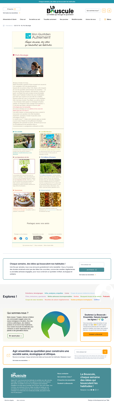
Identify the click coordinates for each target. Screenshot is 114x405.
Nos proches (64, 19)
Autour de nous (91, 19)
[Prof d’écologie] (29, 67)
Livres (67, 293)
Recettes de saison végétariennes (57, 300)
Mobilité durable (77, 19)
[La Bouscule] (60, 10)
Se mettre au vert (34, 19)
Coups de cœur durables (34, 300)
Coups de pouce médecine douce (83, 293)
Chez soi (23, 19)
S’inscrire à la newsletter (66, 380)
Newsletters (9, 25)
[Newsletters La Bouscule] (98, 390)
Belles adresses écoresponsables (60, 296)
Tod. (108, 400)
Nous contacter (39, 245)
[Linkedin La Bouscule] (93, 390)
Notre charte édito (48, 245)
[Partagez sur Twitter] (26, 239)
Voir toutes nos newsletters (10, 13)
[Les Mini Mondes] (50, 139)
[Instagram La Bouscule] (95, 390)
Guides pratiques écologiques (81, 300)
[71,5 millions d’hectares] (50, 165)
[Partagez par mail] (15, 239)
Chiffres (97, 300)
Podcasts (106, 296)
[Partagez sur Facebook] (21, 239)
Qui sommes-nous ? (28, 245)
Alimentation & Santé (9, 19)
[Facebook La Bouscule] (91, 390)
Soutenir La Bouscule (95, 334)
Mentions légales (9, 400)
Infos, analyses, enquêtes (54, 293)
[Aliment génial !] (50, 198)
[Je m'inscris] (55, 239)
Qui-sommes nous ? (93, 10)
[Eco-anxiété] (24, 139)
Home (4, 25)
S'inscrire (10, 9)
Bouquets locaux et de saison (90, 296)
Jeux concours (21, 400)
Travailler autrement (50, 19)
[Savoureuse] (24, 198)
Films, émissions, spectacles (35, 296)
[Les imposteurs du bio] (24, 165)
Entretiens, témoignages (34, 293)
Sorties (76, 296)
